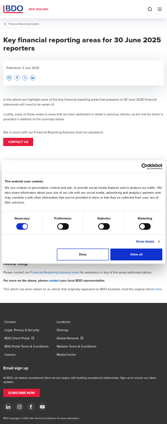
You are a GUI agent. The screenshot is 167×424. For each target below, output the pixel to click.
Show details (145, 241)
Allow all (136, 254)
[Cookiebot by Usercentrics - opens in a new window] (144, 166)
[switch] (63, 226)
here (158, 289)
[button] (18, 142)
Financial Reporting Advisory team (54, 272)
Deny (82, 254)
